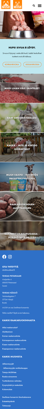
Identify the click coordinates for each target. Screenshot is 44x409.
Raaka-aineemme (9, 376)
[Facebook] (4, 257)
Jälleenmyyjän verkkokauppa (15, 368)
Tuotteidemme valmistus (11, 381)
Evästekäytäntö (8, 401)
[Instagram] (10, 257)
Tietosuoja (6, 406)
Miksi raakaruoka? (10, 327)
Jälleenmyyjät (8, 363)
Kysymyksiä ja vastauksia (12, 385)
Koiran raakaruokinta (11, 336)
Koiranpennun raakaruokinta (14, 340)
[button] (40, 6)
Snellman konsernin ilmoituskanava (16, 397)
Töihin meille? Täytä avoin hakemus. (16, 313)
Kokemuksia (7, 389)
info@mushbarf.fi (8, 270)
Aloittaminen (7, 331)
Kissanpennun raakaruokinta (14, 348)
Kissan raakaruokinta (11, 344)
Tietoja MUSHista (9, 372)
